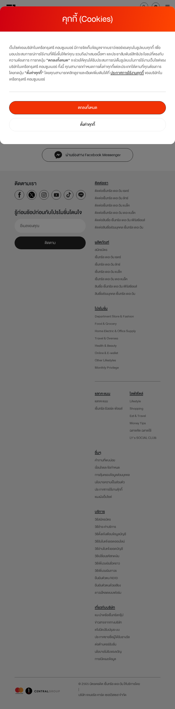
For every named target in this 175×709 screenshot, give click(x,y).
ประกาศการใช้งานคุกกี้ (127, 73)
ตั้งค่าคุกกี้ (87, 124)
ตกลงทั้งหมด (87, 107)
